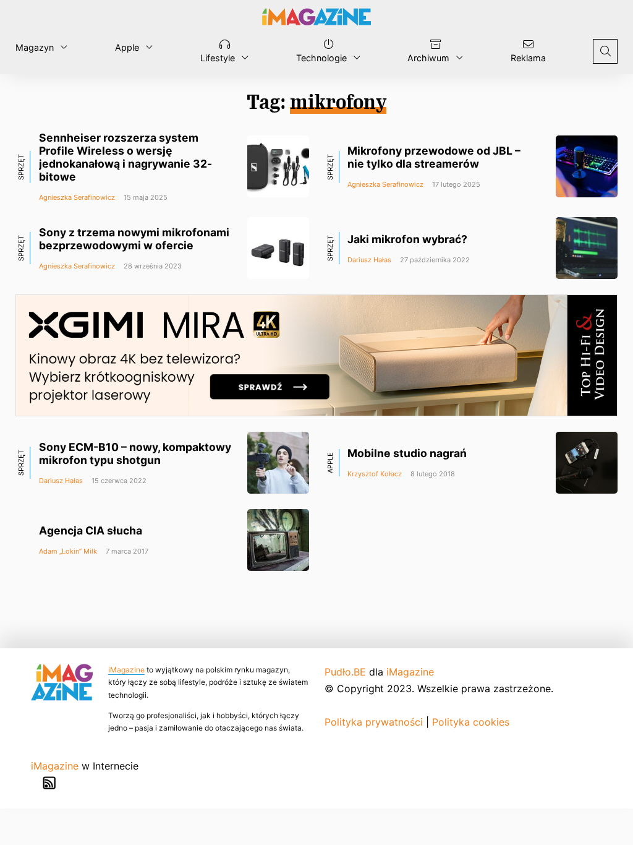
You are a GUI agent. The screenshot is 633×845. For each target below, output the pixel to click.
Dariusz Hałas (369, 259)
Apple (127, 47)
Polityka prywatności (374, 722)
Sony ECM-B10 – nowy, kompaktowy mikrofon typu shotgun (135, 453)
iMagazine (126, 669)
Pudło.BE (345, 672)
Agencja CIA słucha (90, 530)
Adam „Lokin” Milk (68, 551)
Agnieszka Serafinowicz (77, 197)
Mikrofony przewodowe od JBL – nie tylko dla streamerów (433, 157)
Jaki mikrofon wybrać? (407, 239)
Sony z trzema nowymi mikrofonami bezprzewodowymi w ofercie (134, 239)
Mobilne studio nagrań (407, 453)
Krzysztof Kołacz (374, 474)
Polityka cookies (470, 722)
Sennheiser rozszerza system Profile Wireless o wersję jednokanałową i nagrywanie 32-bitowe (125, 157)
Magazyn (34, 47)
